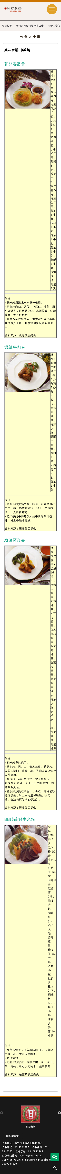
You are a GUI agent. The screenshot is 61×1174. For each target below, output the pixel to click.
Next (59, 1113)
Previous (1, 1113)
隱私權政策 (12, 1136)
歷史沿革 (7, 25)
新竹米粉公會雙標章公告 (30, 25)
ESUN (28, 1159)
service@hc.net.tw (31, 1155)
